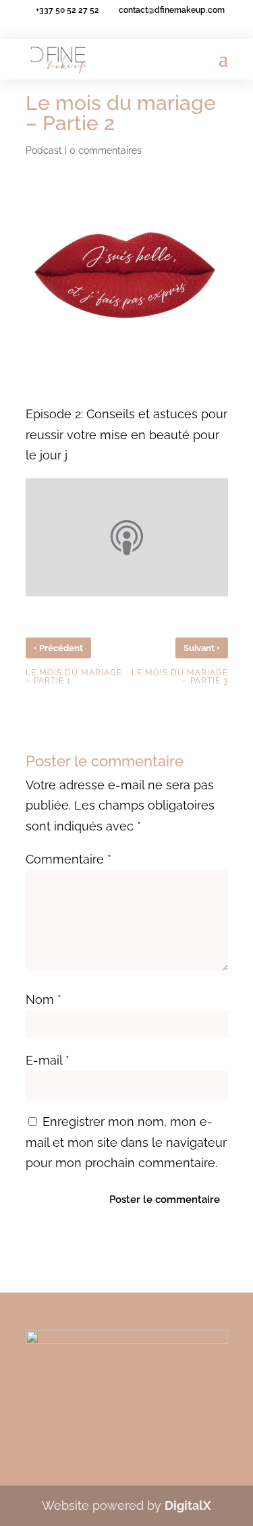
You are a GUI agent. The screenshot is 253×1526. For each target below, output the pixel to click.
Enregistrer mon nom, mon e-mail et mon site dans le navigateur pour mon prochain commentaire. (126, 1142)
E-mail (47, 1060)
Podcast (44, 150)
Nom (43, 999)
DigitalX (188, 1505)
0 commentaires (105, 150)
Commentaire (68, 859)
